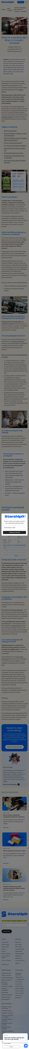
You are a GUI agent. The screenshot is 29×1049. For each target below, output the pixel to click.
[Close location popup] (25, 516)
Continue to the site (14, 532)
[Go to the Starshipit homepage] (14, 516)
